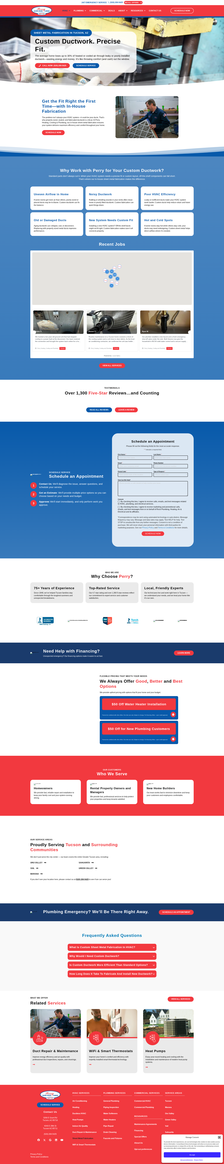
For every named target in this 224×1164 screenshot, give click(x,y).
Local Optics (116, 356)
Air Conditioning (79, 1101)
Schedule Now (153, 534)
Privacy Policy (198, 1160)
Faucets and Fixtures (112, 1138)
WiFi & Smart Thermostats (111, 1051)
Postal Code (122, 471)
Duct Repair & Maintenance (55, 1051)
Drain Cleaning (110, 1132)
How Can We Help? (124, 480)
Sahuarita (169, 1132)
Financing (138, 1131)
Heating (75, 1107)
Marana (168, 1107)
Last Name (158, 454)
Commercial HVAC (142, 1101)
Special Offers (140, 1137)
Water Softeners (110, 1113)
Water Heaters (109, 1120)
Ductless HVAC (79, 1113)
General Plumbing (111, 1101)
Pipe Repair (108, 1126)
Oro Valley (169, 1113)
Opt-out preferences (186, 1160)
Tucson (168, 1101)
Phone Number (158, 463)
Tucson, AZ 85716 (50, 1120)
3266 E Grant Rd (50, 1118)
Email (120, 463)
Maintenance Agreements (145, 1124)
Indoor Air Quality (80, 1126)
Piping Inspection (111, 1107)
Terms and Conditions (39, 1157)
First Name (122, 454)
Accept (192, 1155)
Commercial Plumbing (144, 1107)
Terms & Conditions (166, 528)
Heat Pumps (155, 1051)
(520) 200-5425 (82, 879)
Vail (166, 1126)
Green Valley (170, 1120)
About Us (138, 1143)
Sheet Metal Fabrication (82, 1138)
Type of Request (159, 471)
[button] (219, 1137)
